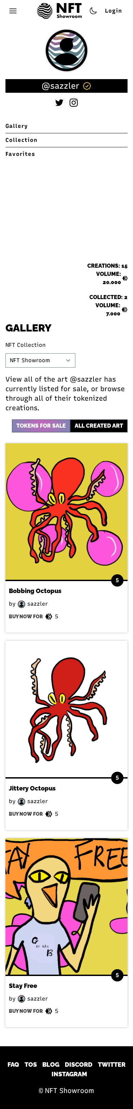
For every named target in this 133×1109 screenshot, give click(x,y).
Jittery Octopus (32, 788)
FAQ (13, 1064)
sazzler (37, 604)
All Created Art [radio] (99, 426)
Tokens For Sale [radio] (41, 426)
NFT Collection (25, 345)
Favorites (20, 154)
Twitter (111, 1064)
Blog (50, 1064)
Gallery (16, 126)
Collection (21, 140)
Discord (78, 1064)
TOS (31, 1064)
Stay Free (23, 985)
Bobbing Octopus (35, 590)
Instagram (69, 1074)
